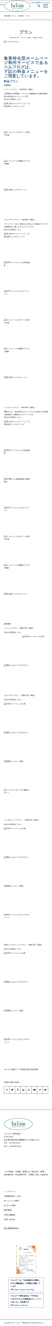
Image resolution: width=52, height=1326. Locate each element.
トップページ (9, 1191)
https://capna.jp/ (21, 1305)
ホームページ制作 (11, 1201)
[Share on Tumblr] (28, 1090)
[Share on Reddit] (39, 1090)
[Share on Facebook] (7, 1090)
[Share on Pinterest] (18, 1090)
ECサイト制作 (10, 1205)
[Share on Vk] (34, 1090)
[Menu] (44, 6)
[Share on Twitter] (12, 1090)
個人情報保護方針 (11, 1228)
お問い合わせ (9, 1219)
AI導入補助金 (9, 1215)
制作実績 (7, 1210)
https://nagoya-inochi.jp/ (25, 1289)
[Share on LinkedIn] (23, 1090)
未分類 (29, 37)
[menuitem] (37, 6)
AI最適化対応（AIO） (13, 1196)
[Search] (37, 6)
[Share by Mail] (45, 1090)
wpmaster (40, 37)
